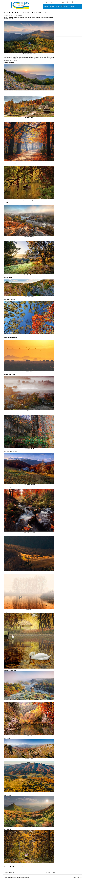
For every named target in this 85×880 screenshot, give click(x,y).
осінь (9, 868)
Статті (20, 15)
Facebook (76, 2)
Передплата (59, 6)
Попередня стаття (9, 872)
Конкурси (66, 6)
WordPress (79, 877)
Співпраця (72, 6)
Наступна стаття (50, 872)
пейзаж (11, 868)
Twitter (69, 2)
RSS (65, 2)
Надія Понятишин (14, 866)
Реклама (52, 6)
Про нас (46, 6)
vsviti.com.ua (23, 866)
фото (14, 868)
